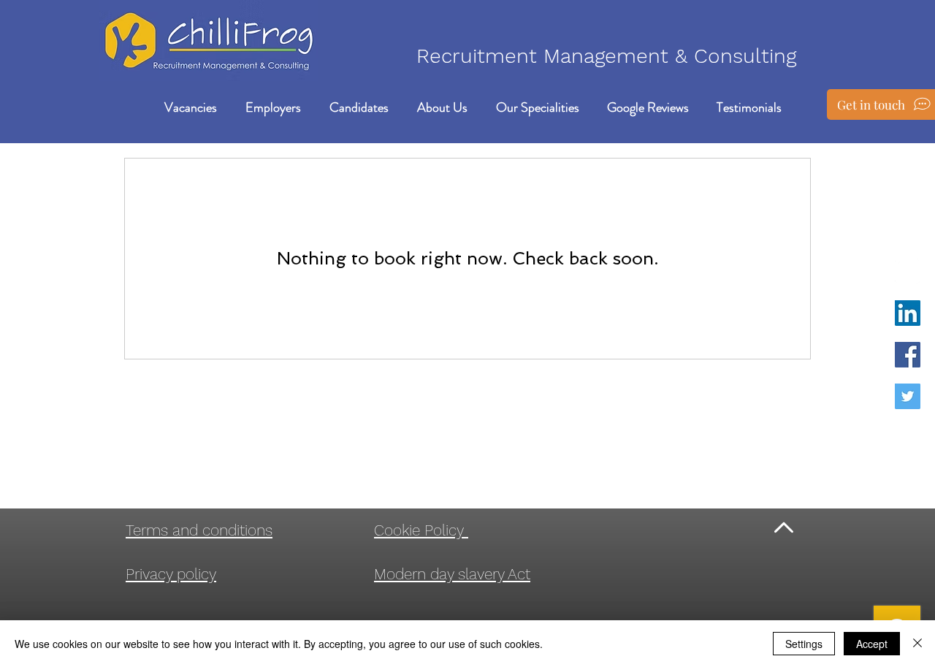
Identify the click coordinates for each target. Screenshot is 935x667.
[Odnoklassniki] (907, 271)
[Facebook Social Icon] (907, 354)
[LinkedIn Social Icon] (907, 313)
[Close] (917, 643)
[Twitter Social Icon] (907, 396)
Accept (872, 643)
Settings (804, 643)
